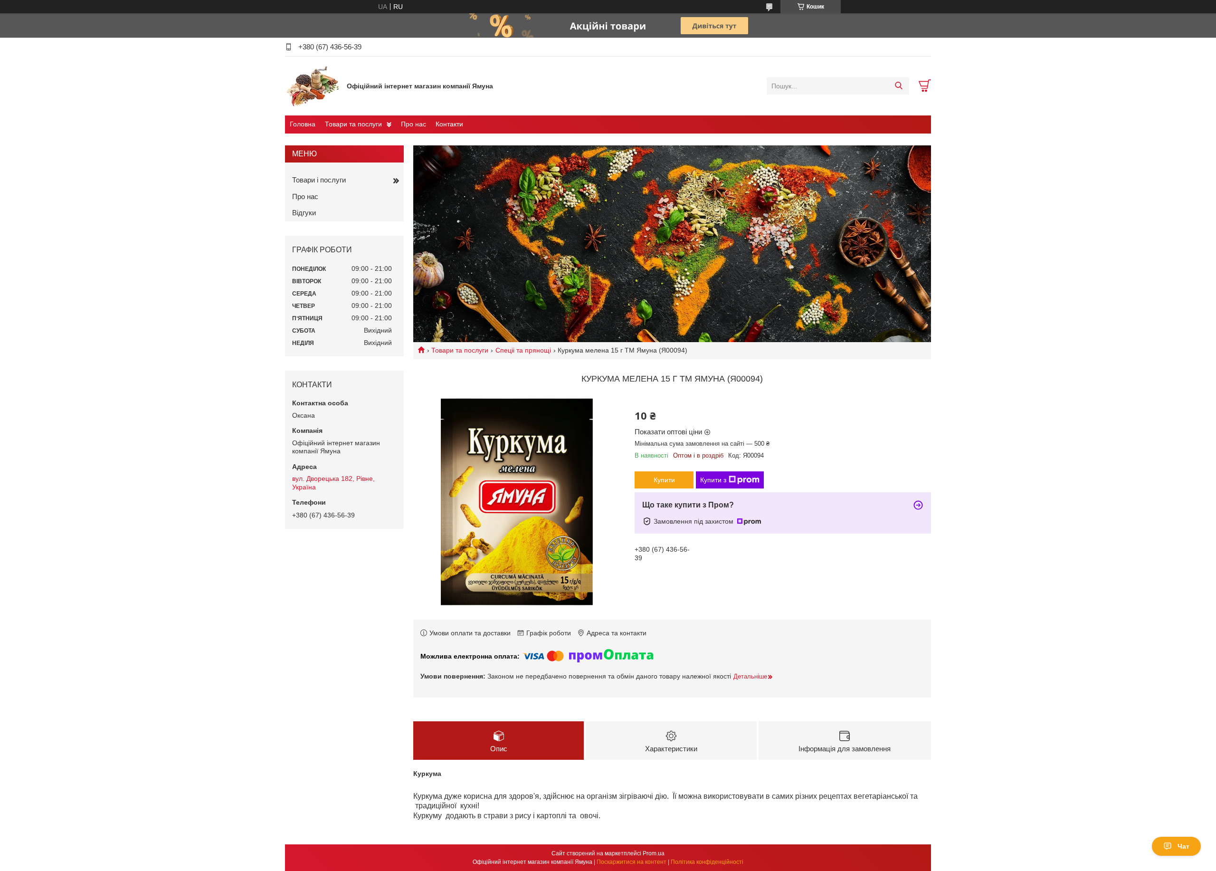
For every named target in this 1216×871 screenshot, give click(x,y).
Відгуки (304, 213)
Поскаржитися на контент (631, 862)
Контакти (449, 124)
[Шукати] (898, 86)
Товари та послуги (353, 124)
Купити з (713, 480)
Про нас (413, 124)
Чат (1183, 846)
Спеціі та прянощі (523, 350)
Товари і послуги (319, 180)
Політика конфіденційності (707, 862)
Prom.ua (654, 853)
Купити (664, 480)
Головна (302, 124)
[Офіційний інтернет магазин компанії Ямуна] (313, 85)
